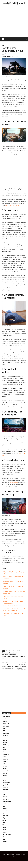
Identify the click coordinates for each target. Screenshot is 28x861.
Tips (7, 42)
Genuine (4, 766)
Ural (3, 837)
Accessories (6, 716)
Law (3, 792)
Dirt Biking (5, 745)
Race (3, 806)
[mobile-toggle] (2, 39)
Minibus (4, 796)
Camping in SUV (16, 650)
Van (3, 839)
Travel (4, 829)
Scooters (5, 815)
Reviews (4, 808)
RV (3, 813)
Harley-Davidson (7, 771)
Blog (3, 728)
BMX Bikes (5, 733)
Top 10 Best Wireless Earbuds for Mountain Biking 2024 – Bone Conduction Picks (20, 667)
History (4, 775)
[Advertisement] (14, 22)
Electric (4, 752)
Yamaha (4, 841)
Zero (3, 844)
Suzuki (4, 820)
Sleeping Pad (22, 656)
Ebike (4, 749)
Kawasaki (5, 789)
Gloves (4, 768)
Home (3, 42)
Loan (3, 794)
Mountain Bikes (7, 801)
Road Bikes (5, 811)
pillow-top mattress (6, 656)
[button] (26, 39)
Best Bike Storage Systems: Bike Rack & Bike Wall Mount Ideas (7, 666)
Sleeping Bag (15, 656)
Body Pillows (9, 650)
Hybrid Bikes (6, 785)
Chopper (5, 740)
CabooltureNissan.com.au (12, 205)
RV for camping (13, 482)
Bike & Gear (5, 723)
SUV (3, 658)
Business (5, 735)
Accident (5, 719)
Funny (4, 761)
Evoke (4, 756)
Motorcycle (5, 799)
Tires (4, 827)
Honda (4, 780)
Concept (4, 742)
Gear (3, 764)
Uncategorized (6, 834)
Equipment (5, 754)
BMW (3, 731)
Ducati (4, 747)
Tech (3, 822)
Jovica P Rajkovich (7, 56)
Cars (3, 738)
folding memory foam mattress (9, 652)
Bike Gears (5, 726)
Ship (3, 818)
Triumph (4, 832)
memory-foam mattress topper (9, 654)
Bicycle (4, 721)
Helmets (4, 773)
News (4, 804)
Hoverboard (6, 782)
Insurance (5, 787)
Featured (5, 759)
